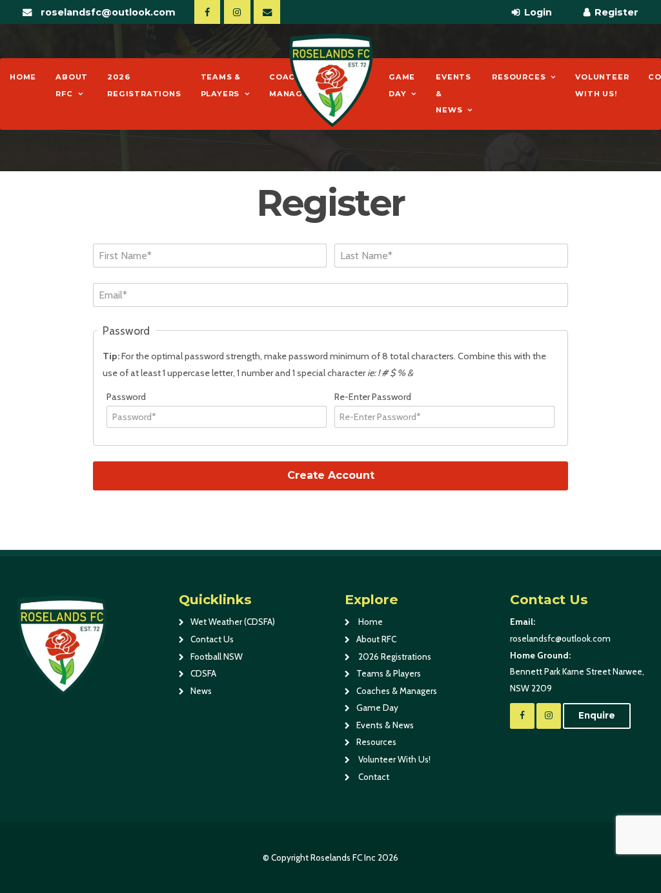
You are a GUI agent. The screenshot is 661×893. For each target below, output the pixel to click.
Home (23, 76)
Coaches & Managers (396, 691)
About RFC (72, 85)
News (201, 691)
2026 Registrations (144, 85)
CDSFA (203, 673)
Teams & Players (221, 85)
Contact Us (212, 639)
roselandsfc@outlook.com (108, 12)
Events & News (453, 93)
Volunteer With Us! (602, 85)
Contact (372, 777)
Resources (518, 76)
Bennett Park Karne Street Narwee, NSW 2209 (577, 671)
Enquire (596, 715)
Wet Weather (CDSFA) (232, 621)
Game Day (402, 85)
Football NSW (216, 656)
